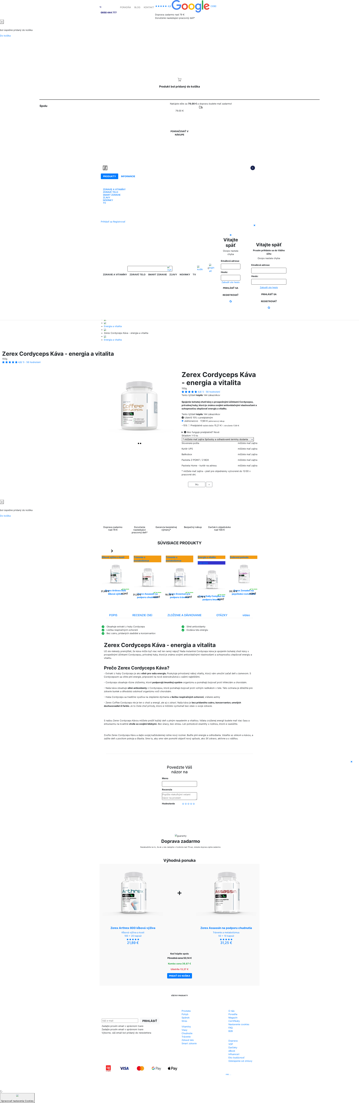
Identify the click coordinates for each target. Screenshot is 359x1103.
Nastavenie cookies (238, 1024)
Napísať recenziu (179, 812)
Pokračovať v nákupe (179, 133)
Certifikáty (234, 1021)
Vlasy (184, 1030)
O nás (231, 1010)
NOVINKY (108, 200)
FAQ (230, 1027)
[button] (107, 408)
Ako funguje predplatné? (202, 432)
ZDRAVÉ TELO (110, 192)
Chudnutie (187, 1033)
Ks (196, 484)
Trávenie (186, 1036)
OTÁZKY (221, 615)
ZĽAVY (106, 197)
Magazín (232, 1017)
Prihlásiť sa (106, 221)
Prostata (186, 1010)
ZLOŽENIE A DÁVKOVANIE (184, 615)
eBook (231, 1050)
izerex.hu (189, 1086)
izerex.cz (179, 1086)
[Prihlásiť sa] (211, 268)
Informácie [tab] (128, 176)
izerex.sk (169, 1086)
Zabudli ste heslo (231, 282)
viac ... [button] (228, 1074)
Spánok (186, 1017)
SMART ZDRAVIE (112, 194)
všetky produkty (179, 995)
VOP (230, 1044)
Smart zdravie (189, 1043)
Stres (184, 1021)
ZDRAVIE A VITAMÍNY (114, 189)
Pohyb (185, 1014)
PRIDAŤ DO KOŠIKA (219, 492)
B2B (230, 1031)
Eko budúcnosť (236, 1057)
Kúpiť (124, 593)
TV (104, 202)
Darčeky (232, 1047)
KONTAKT (149, 7)
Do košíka (5, 35)
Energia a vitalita (113, 326)
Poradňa (232, 1014)
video (246, 615)
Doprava (233, 1040)
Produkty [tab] (109, 176)
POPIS (113, 615)
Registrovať (119, 221)
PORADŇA (125, 7)
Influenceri (233, 1054)
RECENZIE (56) (142, 615)
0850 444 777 (109, 12)
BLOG (137, 7)
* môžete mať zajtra (217, 439)
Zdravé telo (188, 1040)
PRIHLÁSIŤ (149, 1021)
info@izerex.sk (203, 1074)
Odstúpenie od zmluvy (240, 1061)
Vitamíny (186, 1026)
